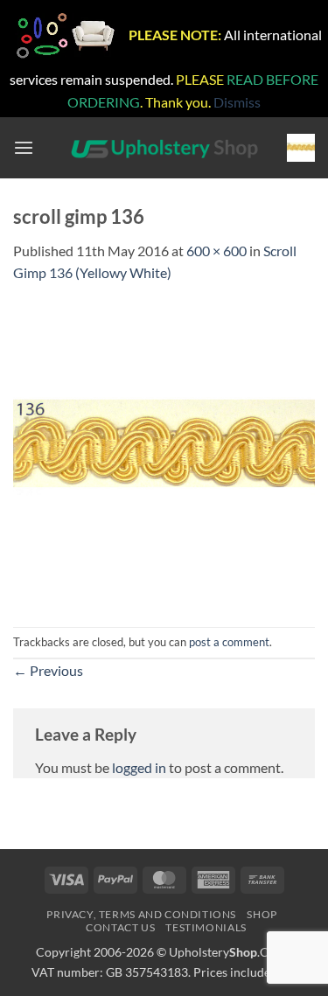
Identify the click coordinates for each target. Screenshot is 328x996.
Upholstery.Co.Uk (231, 951)
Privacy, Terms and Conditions (141, 914)
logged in (139, 767)
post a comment (229, 642)
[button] (23, 148)
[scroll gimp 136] (164, 453)
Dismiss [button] (237, 102)
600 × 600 (216, 250)
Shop (261, 914)
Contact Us (120, 927)
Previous (48, 670)
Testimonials (205, 927)
